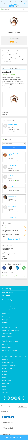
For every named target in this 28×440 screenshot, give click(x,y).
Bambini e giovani (6, 380)
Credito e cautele (6, 347)
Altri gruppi (5, 392)
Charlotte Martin (12, 206)
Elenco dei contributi (14, 239)
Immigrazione (5, 383)
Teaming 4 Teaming (7, 333)
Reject (17, 6)
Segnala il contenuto (21, 281)
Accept (11, 6)
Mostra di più (14, 217)
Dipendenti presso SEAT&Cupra (10, 350)
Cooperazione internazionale (9, 365)
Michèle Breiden (12, 165)
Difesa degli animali (7, 368)
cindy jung (10, 186)
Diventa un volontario (7, 336)
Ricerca (4, 386)
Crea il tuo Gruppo (7, 303)
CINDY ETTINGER (12, 175)
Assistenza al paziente (7, 362)
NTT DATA (5, 344)
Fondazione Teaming (7, 292)
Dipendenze (5, 359)
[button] (25, 227)
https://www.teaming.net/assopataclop (13, 276)
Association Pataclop (13, 124)
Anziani (4, 389)
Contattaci (5, 322)
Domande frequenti (7, 317)
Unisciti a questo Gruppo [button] (14, 437)
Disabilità (4, 371)
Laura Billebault (12, 196)
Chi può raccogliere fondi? (8, 309)
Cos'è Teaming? (6, 295)
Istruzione (4, 374)
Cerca (14, 147)
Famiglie (4, 377)
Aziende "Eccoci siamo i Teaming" (10, 330)
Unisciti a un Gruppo (7, 306)
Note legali (5, 319)
